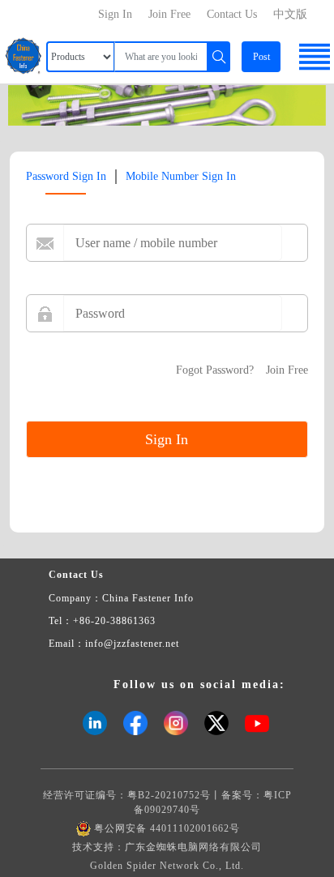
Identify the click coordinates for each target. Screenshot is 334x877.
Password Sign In (66, 176)
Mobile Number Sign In (181, 176)
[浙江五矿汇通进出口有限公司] (167, 104)
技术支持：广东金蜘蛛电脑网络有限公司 (167, 847)
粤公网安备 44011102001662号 (167, 828)
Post (261, 56)
